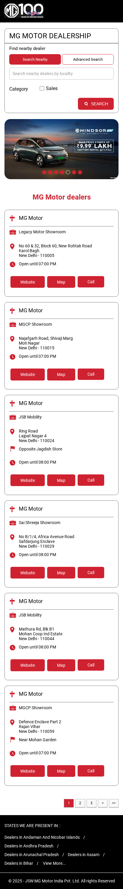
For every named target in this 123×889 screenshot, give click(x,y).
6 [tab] (73, 171)
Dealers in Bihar (18, 863)
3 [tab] (55, 171)
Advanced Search (88, 59)
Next (102, 803)
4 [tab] (61, 171)
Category (18, 89)
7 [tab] (79, 171)
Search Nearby (35, 59)
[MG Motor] (23, 11)
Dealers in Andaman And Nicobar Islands (42, 837)
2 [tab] (49, 171)
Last (114, 803)
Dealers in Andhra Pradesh (28, 846)
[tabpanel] (61, 149)
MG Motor (31, 218)
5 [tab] (67, 171)
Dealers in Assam (83, 854)
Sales (52, 88)
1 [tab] (43, 171)
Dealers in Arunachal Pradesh (31, 854)
